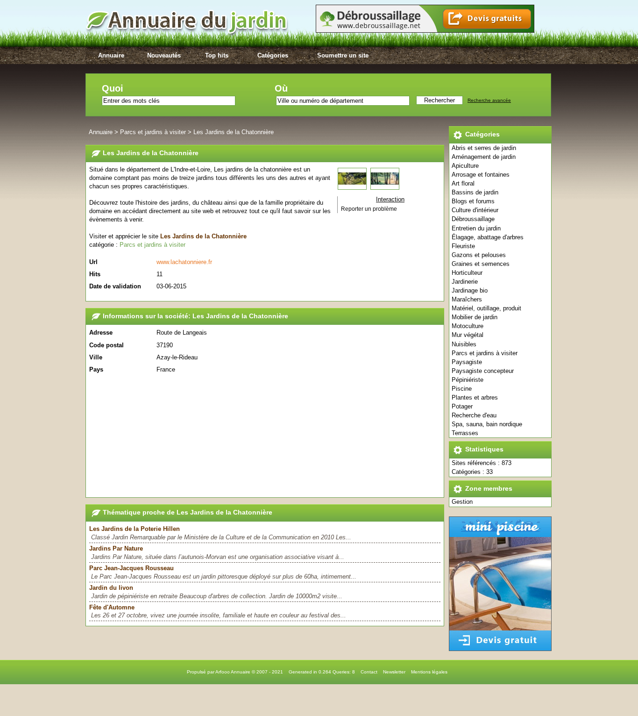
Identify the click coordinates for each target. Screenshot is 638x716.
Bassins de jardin (475, 192)
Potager (462, 406)
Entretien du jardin (476, 228)
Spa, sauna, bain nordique (487, 424)
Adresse (101, 332)
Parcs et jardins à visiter (484, 353)
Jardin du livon (111, 587)
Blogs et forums (473, 201)
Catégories (272, 55)
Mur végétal (467, 334)
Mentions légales (429, 671)
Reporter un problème (369, 209)
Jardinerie (465, 281)
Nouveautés (164, 55)
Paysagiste (467, 361)
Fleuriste (463, 246)
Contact (369, 671)
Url (93, 261)
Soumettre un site (343, 55)
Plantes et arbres (475, 397)
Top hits (216, 55)
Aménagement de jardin (484, 156)
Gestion (462, 501)
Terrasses (465, 433)
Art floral (463, 183)
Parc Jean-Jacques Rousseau (131, 568)
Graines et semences (481, 263)
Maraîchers (467, 299)
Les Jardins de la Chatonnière (233, 132)
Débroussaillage (473, 218)
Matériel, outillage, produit (486, 308)
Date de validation (115, 286)
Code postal (106, 345)
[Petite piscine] (500, 648)
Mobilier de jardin (474, 317)
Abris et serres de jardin (484, 147)
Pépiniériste (467, 379)
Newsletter (394, 671)
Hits (94, 274)
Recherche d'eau (474, 415)
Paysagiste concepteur (483, 370)
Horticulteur (467, 272)
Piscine (462, 388)
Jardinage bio (470, 290)
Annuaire (111, 55)
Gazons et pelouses (479, 254)
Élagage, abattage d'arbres (488, 237)
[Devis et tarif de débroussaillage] (425, 30)
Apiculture (465, 165)
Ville (95, 357)
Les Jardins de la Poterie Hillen (134, 528)
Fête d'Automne (112, 607)
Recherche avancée (489, 100)
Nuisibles (464, 344)
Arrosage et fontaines (481, 174)
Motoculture (467, 325)
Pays (96, 369)
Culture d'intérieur (475, 210)
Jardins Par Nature (116, 548)
